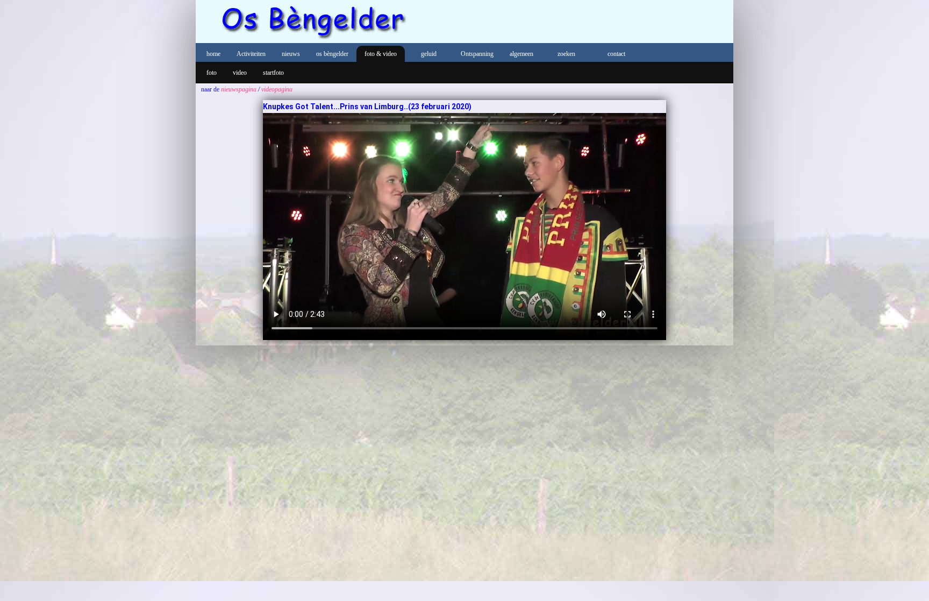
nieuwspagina (238, 89)
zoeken (566, 54)
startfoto (273, 72)
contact (616, 54)
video (240, 72)
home (213, 54)
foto (211, 72)
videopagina (276, 89)
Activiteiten (251, 54)
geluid (429, 54)
